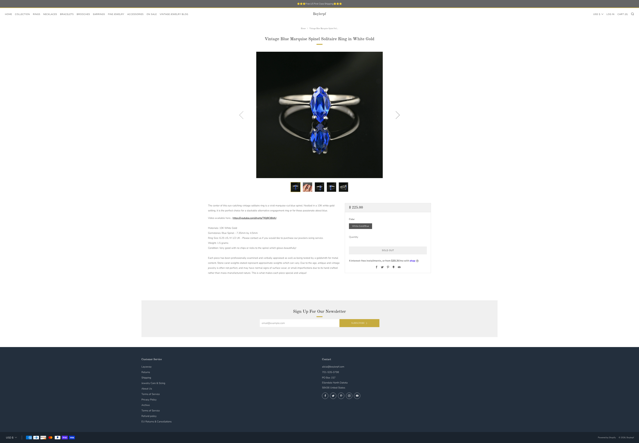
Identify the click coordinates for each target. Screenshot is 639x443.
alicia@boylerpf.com (333, 366)
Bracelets (67, 14)
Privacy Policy (149, 399)
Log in (611, 14)
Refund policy (149, 416)
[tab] (296, 187)
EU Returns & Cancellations (156, 421)
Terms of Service (150, 394)
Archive (145, 405)
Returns (145, 372)
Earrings (99, 14)
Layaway (146, 366)
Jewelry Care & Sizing (153, 383)
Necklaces (50, 14)
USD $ (596, 14)
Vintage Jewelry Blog (174, 14)
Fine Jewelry (116, 14)
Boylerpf (319, 14)
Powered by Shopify (607, 437)
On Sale (152, 14)
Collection (22, 14)
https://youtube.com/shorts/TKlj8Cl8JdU (254, 218)
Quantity (353, 237)
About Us (146, 388)
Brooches (83, 14)
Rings (36, 14)
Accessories (135, 14)
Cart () (623, 14)
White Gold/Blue (360, 226)
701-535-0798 (330, 372)
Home (8, 14)
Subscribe (358, 323)
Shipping (146, 377)
